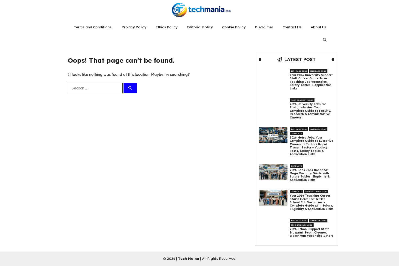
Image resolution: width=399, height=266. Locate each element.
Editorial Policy (200, 27)
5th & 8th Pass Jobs (301, 225)
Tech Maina (188, 258)
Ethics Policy (167, 27)
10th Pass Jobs (318, 71)
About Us (318, 27)
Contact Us (292, 27)
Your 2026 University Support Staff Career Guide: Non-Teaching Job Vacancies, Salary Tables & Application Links (311, 82)
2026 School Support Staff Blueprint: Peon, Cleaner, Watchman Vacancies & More (311, 232)
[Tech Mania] (199, 10)
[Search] (130, 88)
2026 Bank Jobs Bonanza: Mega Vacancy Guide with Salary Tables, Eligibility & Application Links (309, 175)
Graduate (296, 133)
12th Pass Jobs (299, 71)
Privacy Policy (134, 27)
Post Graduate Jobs (302, 100)
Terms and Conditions (93, 27)
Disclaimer (264, 27)
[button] (324, 39)
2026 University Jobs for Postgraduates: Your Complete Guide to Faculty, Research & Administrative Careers (310, 111)
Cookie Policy (234, 27)
